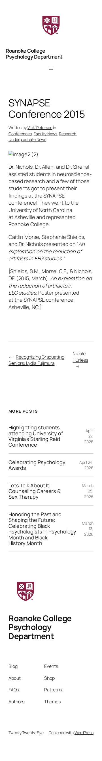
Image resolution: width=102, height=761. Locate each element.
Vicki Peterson (39, 127)
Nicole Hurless (80, 356)
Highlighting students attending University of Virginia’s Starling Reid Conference (35, 436)
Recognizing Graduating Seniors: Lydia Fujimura (36, 360)
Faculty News (45, 133)
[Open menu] (51, 68)
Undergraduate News (27, 139)
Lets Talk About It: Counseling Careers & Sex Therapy (34, 491)
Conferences (20, 133)
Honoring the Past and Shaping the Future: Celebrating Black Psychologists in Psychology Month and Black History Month (42, 528)
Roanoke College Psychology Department (34, 53)
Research (67, 133)
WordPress (84, 732)
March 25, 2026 (88, 491)
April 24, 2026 (86, 465)
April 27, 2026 (89, 436)
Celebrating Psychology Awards (36, 465)
